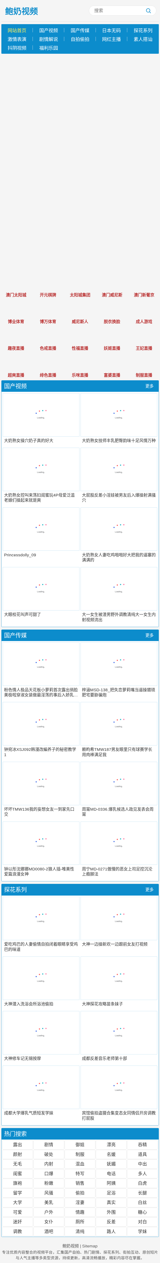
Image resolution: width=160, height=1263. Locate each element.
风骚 (48, 1192)
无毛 (17, 1163)
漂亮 (111, 1144)
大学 (17, 1202)
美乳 (48, 1202)
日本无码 (111, 30)
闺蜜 (17, 1173)
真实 (111, 1202)
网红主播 (111, 39)
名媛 (111, 1154)
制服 (80, 1154)
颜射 (17, 1154)
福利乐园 (48, 48)
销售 (80, 1183)
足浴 (111, 1192)
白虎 (142, 1183)
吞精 (142, 1144)
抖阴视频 (17, 48)
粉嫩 (48, 1183)
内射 (48, 1163)
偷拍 (80, 1192)
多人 (142, 1173)
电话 (111, 1173)
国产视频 (48, 30)
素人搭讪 (143, 39)
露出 (17, 1144)
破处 (48, 1154)
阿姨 (111, 1183)
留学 (17, 1192)
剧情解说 (48, 39)
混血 (80, 1163)
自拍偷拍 (80, 39)
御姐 (80, 1144)
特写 (80, 1173)
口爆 (48, 1173)
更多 (149, 386)
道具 (142, 1154)
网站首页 (17, 30)
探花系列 (143, 30)
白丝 (142, 1202)
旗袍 (17, 1183)
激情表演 (17, 39)
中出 (142, 1163)
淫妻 (80, 1202)
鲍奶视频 (21, 11)
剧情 (48, 1144)
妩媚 (111, 1163)
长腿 (142, 1192)
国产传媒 (80, 30)
